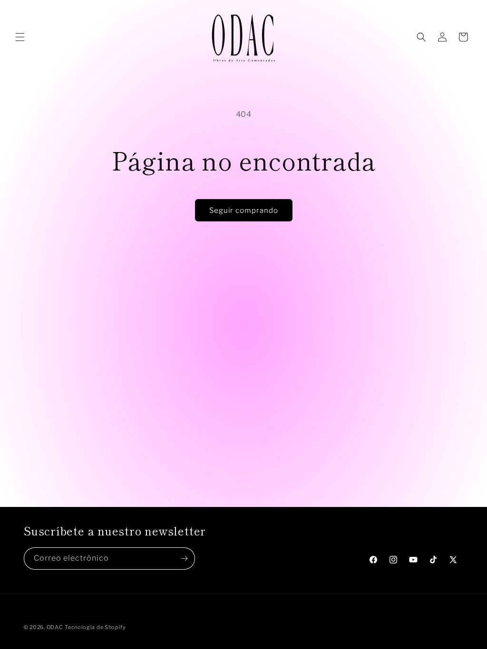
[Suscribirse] (184, 558)
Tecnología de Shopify (95, 627)
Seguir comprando (243, 210)
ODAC (55, 627)
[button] (20, 37)
